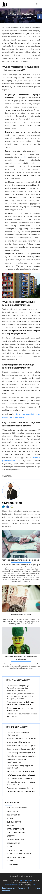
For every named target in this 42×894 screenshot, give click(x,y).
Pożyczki (11, 847)
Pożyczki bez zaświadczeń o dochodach (21, 560)
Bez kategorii (13, 815)
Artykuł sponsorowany (18, 808)
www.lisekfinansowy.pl (12, 885)
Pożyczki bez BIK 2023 (21, 615)
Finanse (10, 825)
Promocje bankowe (16, 857)
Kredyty (10, 836)
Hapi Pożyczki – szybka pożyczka (20, 771)
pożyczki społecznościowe (20, 854)
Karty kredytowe (15, 829)
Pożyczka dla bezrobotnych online (21, 756)
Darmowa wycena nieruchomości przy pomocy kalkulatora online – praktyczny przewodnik (21, 696)
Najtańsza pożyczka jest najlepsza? (21, 775)
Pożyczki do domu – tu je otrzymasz (22, 745)
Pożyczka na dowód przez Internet (21, 738)
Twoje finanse (14, 864)
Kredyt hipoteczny (16, 832)
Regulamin (22, 888)
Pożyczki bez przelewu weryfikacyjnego (16, 761)
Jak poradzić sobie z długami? (19, 778)
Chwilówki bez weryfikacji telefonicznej (18, 734)
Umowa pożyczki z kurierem (18, 742)
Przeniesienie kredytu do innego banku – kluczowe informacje (20, 703)
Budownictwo (14, 822)
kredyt (23, 157)
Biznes (10, 818)
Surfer (10, 861)
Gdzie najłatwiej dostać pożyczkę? (21, 749)
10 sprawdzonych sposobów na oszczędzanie (20, 709)
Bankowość (12, 811)
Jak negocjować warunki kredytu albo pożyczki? (21, 783)
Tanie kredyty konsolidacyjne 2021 (21, 753)
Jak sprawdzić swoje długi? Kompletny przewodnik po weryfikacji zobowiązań (18, 688)
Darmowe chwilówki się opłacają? (21, 791)
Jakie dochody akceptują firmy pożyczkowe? (20, 766)
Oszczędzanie (13, 843)
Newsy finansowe (15, 840)
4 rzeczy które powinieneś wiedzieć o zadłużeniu (22, 715)
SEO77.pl (35, 885)
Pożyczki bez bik (14, 850)
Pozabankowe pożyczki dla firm (20, 788)
